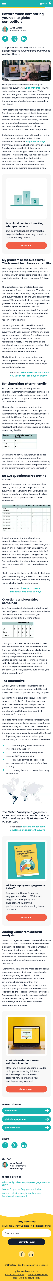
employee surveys (35, 141)
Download (26, 245)
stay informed (27, 1242)
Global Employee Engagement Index (21, 1189)
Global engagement (15, 1119)
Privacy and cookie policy (26, 1271)
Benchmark (10, 1110)
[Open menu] (4, 4)
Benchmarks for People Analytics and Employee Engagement (22, 1195)
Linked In (24, 39)
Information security (14, 1274)
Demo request (26, 1089)
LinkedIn (15, 1168)
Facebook (5, 39)
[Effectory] (50, 3)
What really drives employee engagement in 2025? (26, 1184)
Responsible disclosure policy (26, 1277)
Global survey (12, 1127)
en (43, 3)
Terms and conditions (38, 1274)
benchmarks (33, 87)
